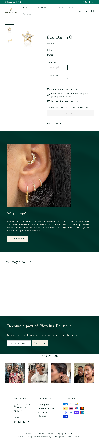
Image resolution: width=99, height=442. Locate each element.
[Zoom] (27, 35)
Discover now (17, 238)
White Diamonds (57, 81)
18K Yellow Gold (57, 68)
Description (54, 123)
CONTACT (27, 14)
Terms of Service (46, 408)
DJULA (50, 43)
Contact (42, 416)
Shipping (63, 107)
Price (50, 50)
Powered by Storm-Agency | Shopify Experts (60, 437)
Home (49, 32)
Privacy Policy (45, 404)
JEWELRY (27, 8)
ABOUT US (59, 8)
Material (51, 62)
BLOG (71, 8)
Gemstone (52, 75)
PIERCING (43, 8)
